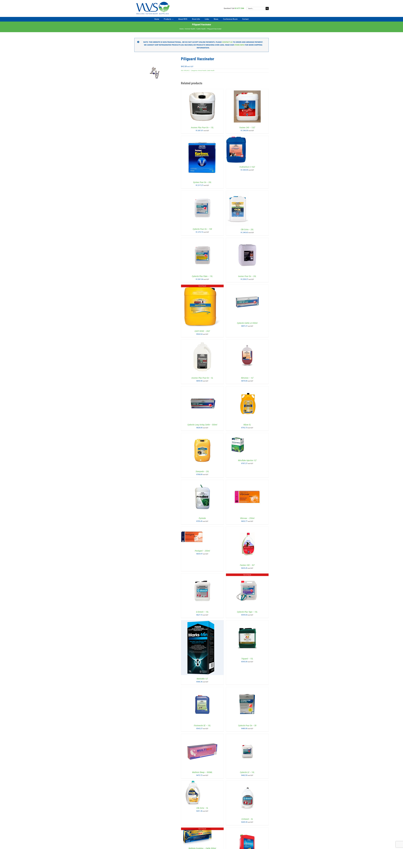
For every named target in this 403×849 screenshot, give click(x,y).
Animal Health (202, 70)
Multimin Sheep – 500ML (202, 772)
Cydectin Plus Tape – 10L (247, 612)
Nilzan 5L (247, 424)
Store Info (239, 45)
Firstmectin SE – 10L (202, 725)
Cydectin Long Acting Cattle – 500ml (202, 424)
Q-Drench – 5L (247, 819)
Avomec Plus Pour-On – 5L (202, 378)
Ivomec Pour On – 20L (247, 276)
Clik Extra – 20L (247, 229)
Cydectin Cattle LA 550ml (247, 323)
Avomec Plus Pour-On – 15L (202, 127)
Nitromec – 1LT (247, 378)
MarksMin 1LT (202, 678)
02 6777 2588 (239, 8)
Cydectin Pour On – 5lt (247, 725)
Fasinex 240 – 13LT (247, 127)
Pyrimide (202, 518)
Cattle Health (210, 70)
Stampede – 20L (202, 471)
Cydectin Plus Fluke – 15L (202, 276)
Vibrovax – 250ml (247, 518)
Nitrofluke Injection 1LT (247, 460)
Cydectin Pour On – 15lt (202, 229)
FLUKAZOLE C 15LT (247, 167)
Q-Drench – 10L (202, 612)
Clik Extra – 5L (202, 808)
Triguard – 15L (247, 658)
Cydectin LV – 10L (247, 772)
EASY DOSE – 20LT (202, 331)
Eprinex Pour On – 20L (202, 182)
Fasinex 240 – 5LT (247, 565)
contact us (227, 42)
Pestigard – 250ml (202, 551)
